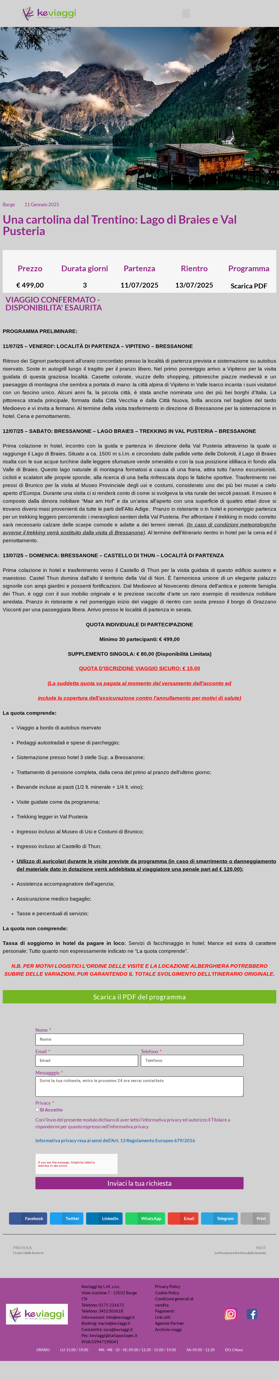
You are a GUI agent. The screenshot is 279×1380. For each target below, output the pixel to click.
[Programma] (249, 258)
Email (41, 1051)
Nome (41, 1030)
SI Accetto (51, 1110)
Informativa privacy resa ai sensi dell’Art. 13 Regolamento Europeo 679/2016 (115, 1140)
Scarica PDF (249, 286)
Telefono (150, 1051)
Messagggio (47, 1073)
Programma (248, 268)
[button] (186, 13)
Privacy (43, 1103)
